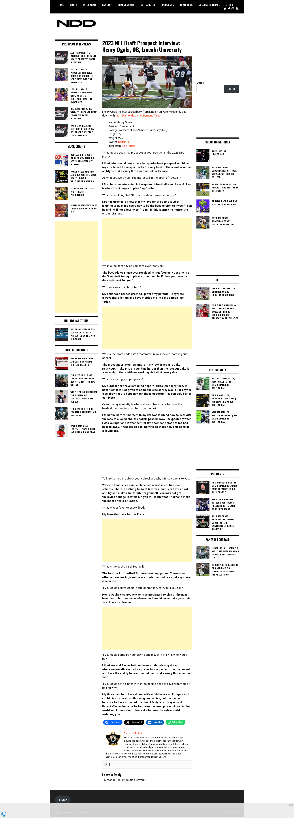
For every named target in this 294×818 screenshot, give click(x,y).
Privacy (63, 800)
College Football (209, 5)
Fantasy (107, 5)
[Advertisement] (147, 239)
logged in (120, 780)
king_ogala (128, 145)
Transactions (126, 5)
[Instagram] (105, 764)
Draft (73, 5)
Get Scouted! (148, 5)
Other (229, 5)
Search (200, 83)
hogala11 (123, 141)
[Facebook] (109, 764)
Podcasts (168, 5)
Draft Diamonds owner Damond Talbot (138, 115)
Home (61, 5)
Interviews (89, 5)
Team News (186, 5)
